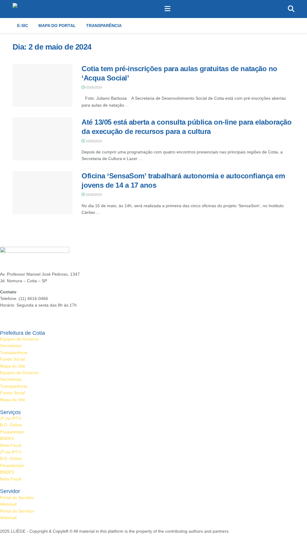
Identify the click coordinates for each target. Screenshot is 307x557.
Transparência (104, 25)
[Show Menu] (167, 9)
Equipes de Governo (19, 339)
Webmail (8, 504)
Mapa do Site (12, 366)
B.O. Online (11, 424)
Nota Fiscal (10, 445)
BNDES (7, 438)
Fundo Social (12, 359)
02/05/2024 (93, 87)
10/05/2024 (93, 141)
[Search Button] (291, 9)
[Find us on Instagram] (11, 544)
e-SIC (22, 25)
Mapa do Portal (57, 25)
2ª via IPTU (10, 418)
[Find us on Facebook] (1, 544)
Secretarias (11, 345)
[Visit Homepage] (30, 9)
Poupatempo (12, 431)
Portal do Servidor (17, 497)
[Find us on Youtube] (22, 544)
